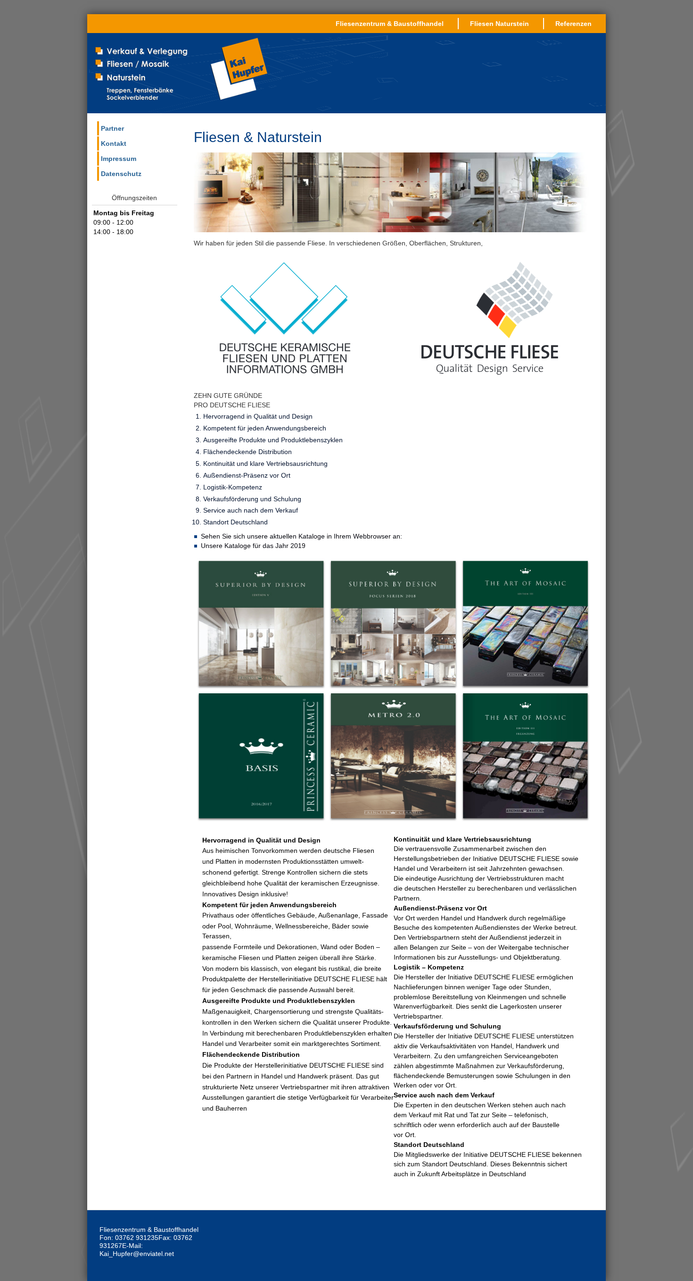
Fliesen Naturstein (499, 23)
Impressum (118, 158)
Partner (112, 128)
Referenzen (573, 23)
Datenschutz (121, 173)
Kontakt (113, 143)
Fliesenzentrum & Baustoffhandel (390, 23)
